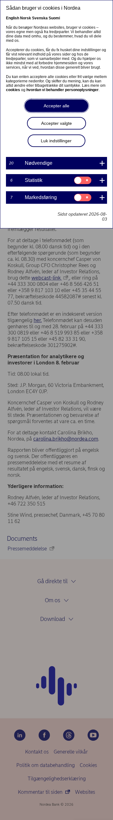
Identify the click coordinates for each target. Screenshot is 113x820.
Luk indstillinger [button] (56, 140)
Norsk (25, 18)
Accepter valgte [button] (56, 123)
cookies (13, 90)
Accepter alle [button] (56, 105)
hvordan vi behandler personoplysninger (62, 90)
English (12, 18)
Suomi (54, 18)
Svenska (40, 18)
